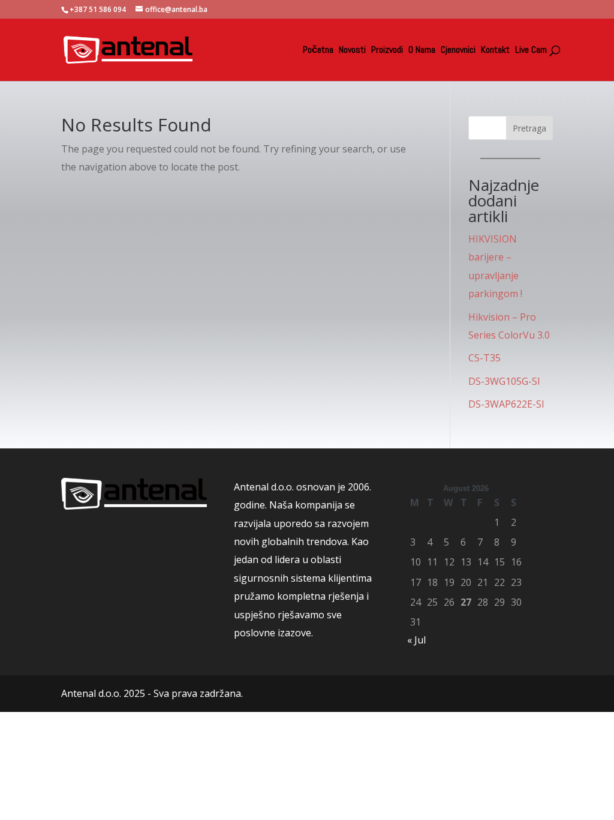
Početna (318, 51)
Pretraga (529, 128)
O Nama (421, 51)
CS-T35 (484, 357)
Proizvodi (387, 51)
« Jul (416, 640)
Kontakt (495, 51)
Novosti (352, 51)
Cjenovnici (458, 51)
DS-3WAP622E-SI (506, 404)
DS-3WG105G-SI (504, 381)
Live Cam (531, 51)
